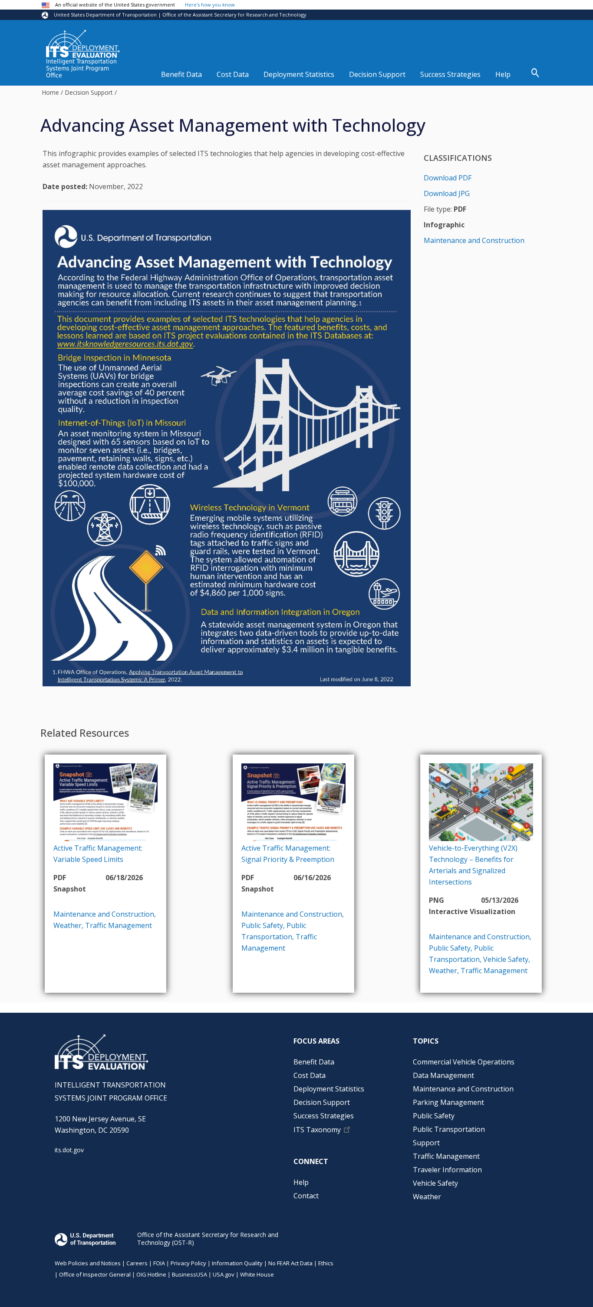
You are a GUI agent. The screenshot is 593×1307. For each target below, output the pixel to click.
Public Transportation (449, 1129)
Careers (137, 1263)
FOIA (159, 1263)
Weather (67, 925)
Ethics (325, 1263)
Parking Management (448, 1102)
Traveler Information (447, 1169)
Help (503, 74)
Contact (306, 1196)
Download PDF (447, 178)
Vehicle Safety (505, 959)
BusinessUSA (189, 1274)
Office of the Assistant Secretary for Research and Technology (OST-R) (207, 1239)
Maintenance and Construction (474, 240)
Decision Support (377, 74)
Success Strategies (450, 74)
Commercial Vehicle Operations (463, 1062)
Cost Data (233, 74)
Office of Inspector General (95, 1274)
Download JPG (447, 193)
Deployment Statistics (299, 74)
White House (257, 1274)
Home (50, 92)
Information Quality (237, 1263)
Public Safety (262, 925)
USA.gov (223, 1274)
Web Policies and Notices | (90, 1263)
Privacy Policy (188, 1263)
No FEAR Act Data (290, 1263)
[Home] (83, 44)
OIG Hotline (151, 1274)
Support (426, 1142)
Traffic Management (118, 925)
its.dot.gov (69, 1150)
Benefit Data (181, 74)
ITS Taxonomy (317, 1129)
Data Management (443, 1075)
